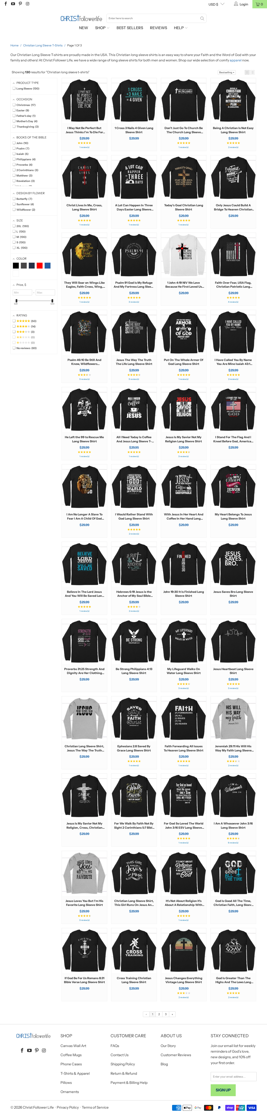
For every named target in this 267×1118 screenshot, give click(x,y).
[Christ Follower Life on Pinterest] (20, 4)
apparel (236, 60)
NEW (83, 28)
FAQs (115, 1046)
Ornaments (69, 1092)
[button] (247, 72)
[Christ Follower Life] (81, 18)
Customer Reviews (176, 1055)
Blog (164, 1064)
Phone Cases (71, 1064)
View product (84, 114)
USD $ (213, 4)
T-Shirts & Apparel (75, 1073)
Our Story (168, 1046)
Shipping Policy (123, 1064)
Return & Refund (124, 1073)
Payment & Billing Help (129, 1083)
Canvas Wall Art (73, 1046)
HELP (179, 28)
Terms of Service (95, 1107)
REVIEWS (158, 28)
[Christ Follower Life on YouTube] (12, 4)
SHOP (100, 28)
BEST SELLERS (130, 28)
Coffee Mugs (71, 1055)
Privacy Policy (68, 1107)
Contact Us (119, 1055)
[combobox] (156, 18)
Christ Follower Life (38, 1107)
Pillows (66, 1083)
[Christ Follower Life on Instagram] (27, 4)
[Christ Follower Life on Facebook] (5, 4)
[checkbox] (16, 265)
